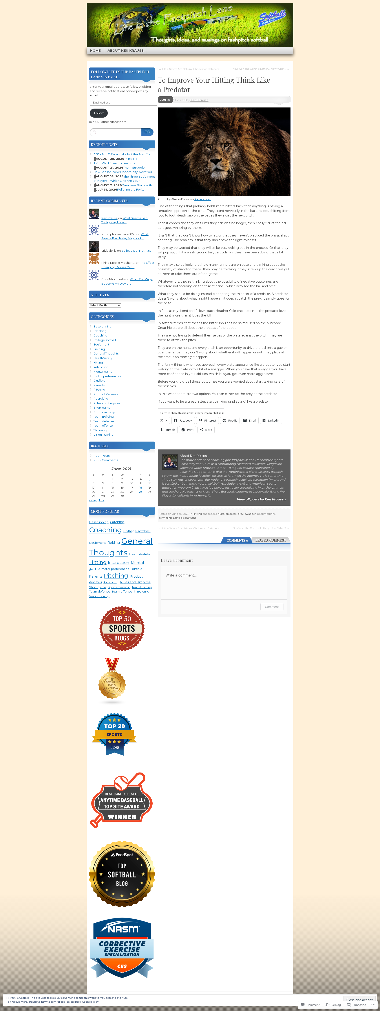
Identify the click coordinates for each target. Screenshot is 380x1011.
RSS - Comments (105, 460)
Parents (98, 385)
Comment (272, 607)
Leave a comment (184, 517)
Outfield (99, 380)
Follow (99, 113)
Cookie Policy (90, 1001)
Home (95, 50)
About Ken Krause (126, 50)
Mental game (103, 371)
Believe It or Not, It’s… (136, 250)
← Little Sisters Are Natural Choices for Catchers (189, 69)
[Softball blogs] (112, 704)
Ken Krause (199, 100)
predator (230, 513)
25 (140, 491)
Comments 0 (237, 540)
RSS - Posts (101, 455)
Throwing (100, 430)
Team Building (103, 416)
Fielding (99, 349)
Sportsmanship (104, 412)
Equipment (101, 344)
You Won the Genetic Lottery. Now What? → (261, 68)
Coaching (100, 335)
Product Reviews (105, 394)
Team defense (103, 421)
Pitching (99, 389)
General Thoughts (106, 353)
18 (140, 487)
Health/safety (102, 358)
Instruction (100, 367)
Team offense (103, 425)
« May (93, 500)
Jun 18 (165, 100)
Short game (102, 407)
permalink (165, 517)
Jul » (101, 500)
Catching (99, 331)
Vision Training (103, 434)
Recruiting (100, 398)
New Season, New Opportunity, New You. (122, 172)
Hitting (197, 513)
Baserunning (102, 326)
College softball (104, 340)
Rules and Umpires (106, 403)
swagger (250, 513)
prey (240, 513)
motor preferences (107, 376)
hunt (221, 513)
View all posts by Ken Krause (261, 499)
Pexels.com (202, 199)
